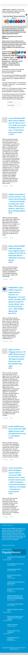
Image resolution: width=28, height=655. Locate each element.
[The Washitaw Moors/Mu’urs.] (4, 570)
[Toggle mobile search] (23, 2)
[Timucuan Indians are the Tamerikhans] (4, 631)
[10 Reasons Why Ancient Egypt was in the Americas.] (4, 583)
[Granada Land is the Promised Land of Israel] (4, 557)
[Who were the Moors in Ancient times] (4, 609)
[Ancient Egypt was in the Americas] (4, 564)
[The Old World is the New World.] (4, 604)
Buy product (5, 185)
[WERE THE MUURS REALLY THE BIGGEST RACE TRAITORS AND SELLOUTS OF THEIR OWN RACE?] (4, 597)
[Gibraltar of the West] (4, 625)
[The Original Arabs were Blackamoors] (4, 639)
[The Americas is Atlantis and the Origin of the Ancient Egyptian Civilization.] (4, 617)
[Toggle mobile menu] (25, 2)
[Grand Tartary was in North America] (4, 576)
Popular (7, 552)
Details (11, 185)
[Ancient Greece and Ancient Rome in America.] (4, 590)
